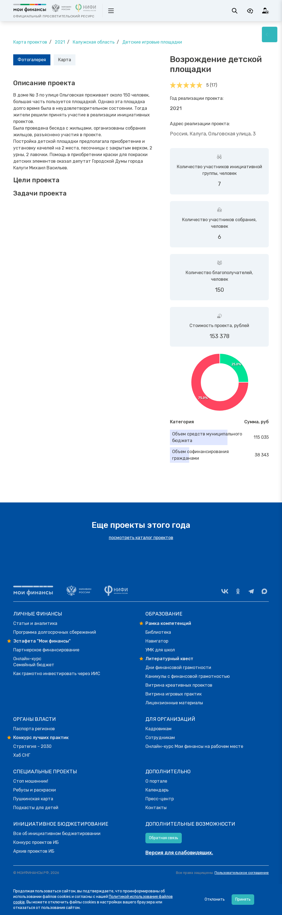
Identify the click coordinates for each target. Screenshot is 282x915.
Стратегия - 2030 (32, 746)
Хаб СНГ (21, 755)
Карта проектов (30, 42)
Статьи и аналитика (35, 623)
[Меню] (270, 34)
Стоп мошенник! (30, 781)
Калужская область (94, 42)
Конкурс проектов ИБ (36, 842)
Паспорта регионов (34, 728)
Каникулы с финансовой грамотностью (187, 676)
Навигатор (156, 641)
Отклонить (215, 899)
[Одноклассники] (238, 591)
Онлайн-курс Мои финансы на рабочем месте (194, 746)
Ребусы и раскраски (34, 790)
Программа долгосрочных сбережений (54, 632)
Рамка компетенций (168, 623)
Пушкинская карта (33, 798)
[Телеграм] (251, 591)
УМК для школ (160, 649)
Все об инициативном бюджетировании (57, 833)
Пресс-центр (159, 798)
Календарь (157, 790)
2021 (60, 42)
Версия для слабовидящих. (179, 853)
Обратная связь (163, 838)
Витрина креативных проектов (178, 685)
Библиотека (158, 632)
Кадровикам (158, 728)
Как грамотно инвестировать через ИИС (56, 673)
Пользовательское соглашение (242, 873)
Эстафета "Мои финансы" (42, 641)
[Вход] (265, 10)
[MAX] (264, 591)
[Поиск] (234, 10)
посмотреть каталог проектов (141, 537)
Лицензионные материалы (174, 702)
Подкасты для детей (35, 807)
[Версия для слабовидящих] (250, 10)
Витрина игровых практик (173, 694)
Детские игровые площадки (152, 42)
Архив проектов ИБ (33, 851)
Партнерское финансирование (46, 649)
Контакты (156, 807)
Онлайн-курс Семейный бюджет (33, 661)
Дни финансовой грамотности (178, 667)
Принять (243, 899)
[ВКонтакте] (224, 591)
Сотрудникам (160, 737)
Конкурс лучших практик (41, 737)
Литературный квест (169, 658)
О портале (156, 781)
